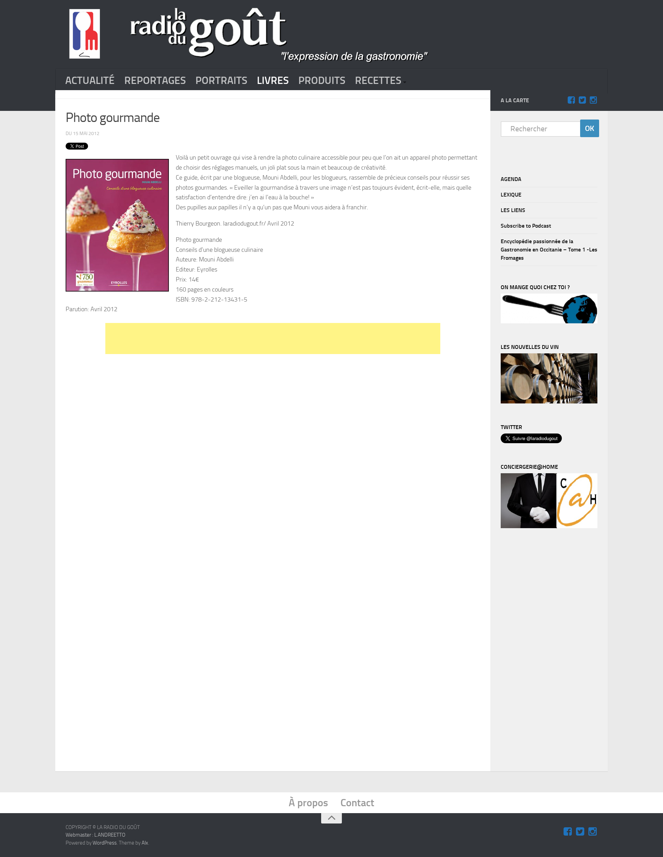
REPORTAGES (155, 80)
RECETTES (378, 80)
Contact (357, 803)
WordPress (105, 843)
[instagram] (593, 100)
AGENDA (511, 179)
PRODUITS (321, 80)
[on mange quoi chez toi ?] (549, 321)
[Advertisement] (272, 338)
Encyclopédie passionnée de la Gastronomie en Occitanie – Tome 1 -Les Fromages (549, 249)
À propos (308, 803)
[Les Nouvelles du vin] (549, 402)
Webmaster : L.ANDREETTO (95, 835)
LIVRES (273, 80)
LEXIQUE (511, 194)
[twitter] (582, 100)
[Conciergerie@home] (549, 526)
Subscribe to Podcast (526, 225)
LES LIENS (513, 210)
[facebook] (571, 100)
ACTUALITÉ (90, 80)
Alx (145, 843)
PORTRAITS (221, 80)
